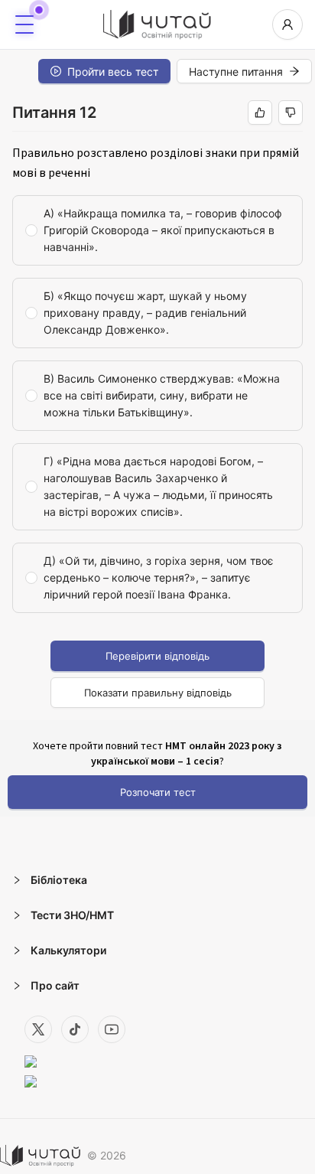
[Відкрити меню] (24, 24)
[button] (157, 880)
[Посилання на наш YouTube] (111, 1029)
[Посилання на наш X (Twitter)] (38, 1029)
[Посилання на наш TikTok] (75, 1029)
